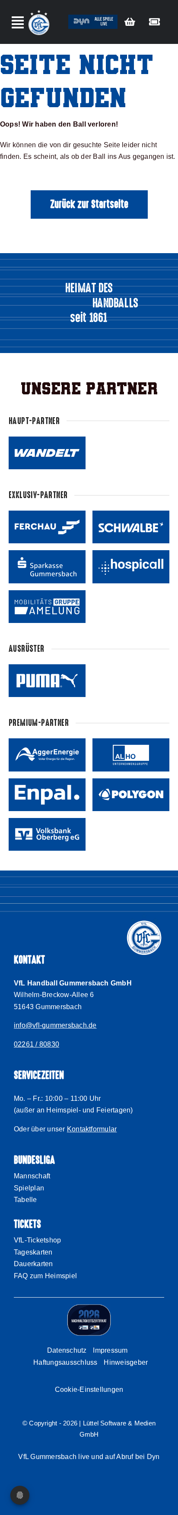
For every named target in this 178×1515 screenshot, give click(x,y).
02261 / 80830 (36, 1044)
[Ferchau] (47, 527)
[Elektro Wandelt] (47, 453)
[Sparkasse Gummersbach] (47, 566)
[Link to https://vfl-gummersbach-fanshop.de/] (129, 22)
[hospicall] (130, 566)
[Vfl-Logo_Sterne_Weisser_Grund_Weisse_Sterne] (39, 11)
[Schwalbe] (130, 527)
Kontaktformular (92, 1129)
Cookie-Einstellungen (89, 1389)
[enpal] (47, 794)
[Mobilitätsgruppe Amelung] (47, 606)
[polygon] (130, 794)
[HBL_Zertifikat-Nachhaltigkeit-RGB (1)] (89, 1307)
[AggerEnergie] (47, 754)
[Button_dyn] (93, 18)
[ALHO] (130, 754)
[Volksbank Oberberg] (47, 834)
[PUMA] (47, 680)
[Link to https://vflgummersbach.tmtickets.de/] (154, 22)
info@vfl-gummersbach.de (55, 1025)
